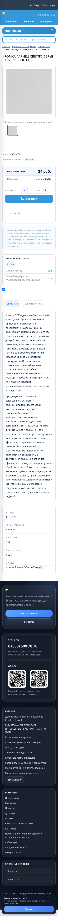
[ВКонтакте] (3, 289)
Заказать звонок (29, 613)
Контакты (29, 621)
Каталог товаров (13, 30)
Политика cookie (11, 903)
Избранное (15, 213)
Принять (29, 909)
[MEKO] (23, 590)
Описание (12, 303)
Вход (36, 5)
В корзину (31, 198)
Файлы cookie (14, 879)
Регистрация (48, 5)
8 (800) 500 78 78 (47, 15)
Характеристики (33, 303)
